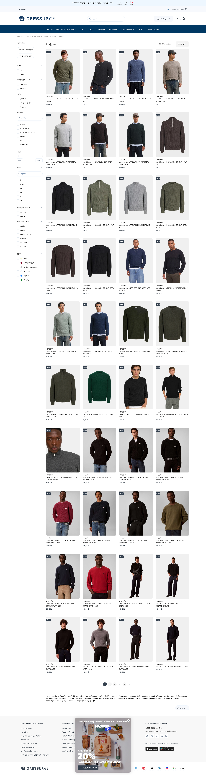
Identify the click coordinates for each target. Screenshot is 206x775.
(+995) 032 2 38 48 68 (153, 728)
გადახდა (24, 732)
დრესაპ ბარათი (69, 735)
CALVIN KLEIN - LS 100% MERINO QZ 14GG (172, 666)
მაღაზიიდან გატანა (29, 743)
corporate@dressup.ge (168, 731)
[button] (36, 723)
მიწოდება (25, 739)
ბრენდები (22, 9)
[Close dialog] (128, 720)
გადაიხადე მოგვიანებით (31, 735)
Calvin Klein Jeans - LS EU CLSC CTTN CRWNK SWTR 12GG (133, 541)
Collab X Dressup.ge (70, 739)
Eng (168, 9)
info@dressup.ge (151, 731)
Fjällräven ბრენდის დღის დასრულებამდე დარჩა (92, 3)
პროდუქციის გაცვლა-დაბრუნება (35, 754)
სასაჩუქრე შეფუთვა (29, 751)
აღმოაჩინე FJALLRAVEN (88, 768)
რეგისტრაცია (26, 728)
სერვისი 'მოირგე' (28, 747)
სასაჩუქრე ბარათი (70, 732)
